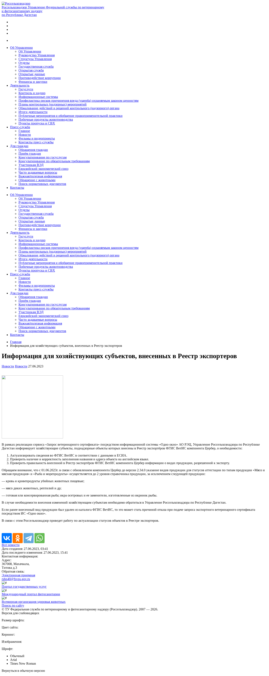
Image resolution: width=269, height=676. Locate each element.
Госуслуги (25, 89)
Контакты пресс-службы (36, 142)
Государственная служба (36, 66)
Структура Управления (35, 59)
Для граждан (19, 146)
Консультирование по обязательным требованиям (54, 161)
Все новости (11, 545)
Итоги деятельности (32, 112)
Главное (24, 131)
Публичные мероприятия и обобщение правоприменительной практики (70, 116)
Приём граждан (29, 153)
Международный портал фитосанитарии (31, 594)
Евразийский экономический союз (43, 168)
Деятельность (19, 85)
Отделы (24, 63)
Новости (24, 134)
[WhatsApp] (39, 538)
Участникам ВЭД (31, 165)
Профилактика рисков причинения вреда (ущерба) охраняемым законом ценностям (78, 100)
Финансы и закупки (32, 81)
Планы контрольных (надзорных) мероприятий (52, 104)
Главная (15, 342)
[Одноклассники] (18, 538)
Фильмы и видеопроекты (36, 138)
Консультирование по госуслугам (42, 157)
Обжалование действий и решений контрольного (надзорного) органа (68, 108)
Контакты (17, 187)
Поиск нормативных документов (42, 184)
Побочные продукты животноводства (45, 119)
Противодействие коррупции (39, 78)
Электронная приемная (18, 575)
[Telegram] (29, 538)
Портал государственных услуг (24, 586)
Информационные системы (38, 97)
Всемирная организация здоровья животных (34, 601)
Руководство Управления (36, 55)
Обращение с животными (36, 180)
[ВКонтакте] (7, 538)
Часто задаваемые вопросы (37, 172)
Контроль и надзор (31, 93)
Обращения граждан (33, 150)
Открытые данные (31, 74)
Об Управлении (21, 47)
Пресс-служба (20, 127)
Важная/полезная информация (40, 176)
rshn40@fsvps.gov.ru (16, 579)
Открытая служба (31, 70)
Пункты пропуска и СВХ (36, 123)
